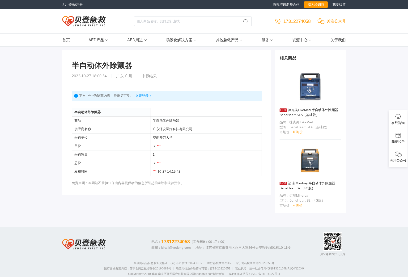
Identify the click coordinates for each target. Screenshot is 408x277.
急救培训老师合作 (286, 4)
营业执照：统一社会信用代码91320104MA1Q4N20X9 (269, 268)
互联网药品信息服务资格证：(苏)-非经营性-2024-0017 (168, 263)
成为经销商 (316, 4)
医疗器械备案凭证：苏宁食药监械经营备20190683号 (137, 268)
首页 (66, 40)
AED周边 (135, 40)
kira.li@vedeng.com (176, 247)
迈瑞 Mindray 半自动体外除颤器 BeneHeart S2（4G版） (307, 185)
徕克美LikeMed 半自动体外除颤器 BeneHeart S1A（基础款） (309, 112)
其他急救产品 (227, 40)
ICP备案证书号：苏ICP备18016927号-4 (254, 274)
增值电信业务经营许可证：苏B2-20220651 (203, 268)
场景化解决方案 (179, 40)
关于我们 (338, 40)
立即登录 (142, 96)
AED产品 (96, 40)
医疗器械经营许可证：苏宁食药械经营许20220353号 (240, 263)
